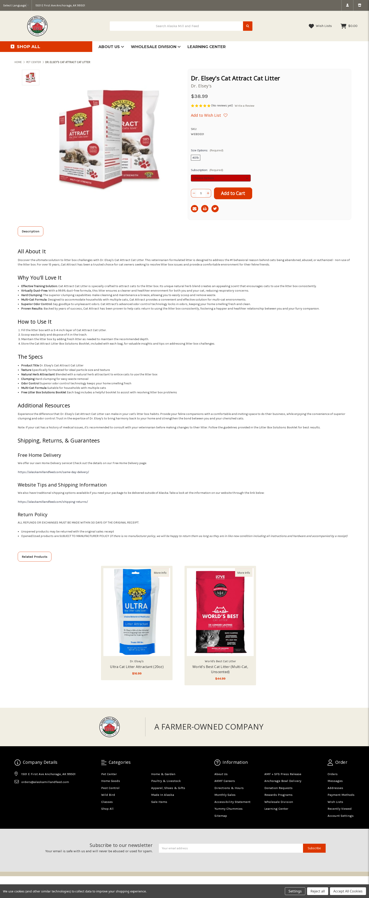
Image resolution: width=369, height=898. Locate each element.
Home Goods (110, 781)
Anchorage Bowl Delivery (282, 781)
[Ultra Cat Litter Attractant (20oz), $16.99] (137, 612)
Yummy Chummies (228, 809)
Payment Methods (341, 795)
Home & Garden (163, 774)
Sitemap (220, 816)
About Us (109, 46)
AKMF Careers (224, 781)
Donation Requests (278, 788)
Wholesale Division (154, 46)
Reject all (317, 891)
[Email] (194, 208)
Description (30, 231)
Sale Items (159, 802)
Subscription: (207, 170)
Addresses (335, 788)
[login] (347, 5)
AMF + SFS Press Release (282, 774)
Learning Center (206, 46)
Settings (295, 891)
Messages (335, 781)
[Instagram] (26, 793)
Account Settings (341, 816)
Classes (107, 802)
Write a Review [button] (244, 106)
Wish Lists (323, 26)
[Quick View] (164, 572)
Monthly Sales (225, 795)
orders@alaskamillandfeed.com (45, 782)
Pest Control (110, 788)
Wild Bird (108, 795)
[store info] (359, 5)
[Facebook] (17, 793)
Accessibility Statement (232, 802)
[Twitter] (215, 208)
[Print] (204, 208)
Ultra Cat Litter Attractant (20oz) (137, 666)
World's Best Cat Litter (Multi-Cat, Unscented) (220, 669)
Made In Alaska (162, 795)
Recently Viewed (340, 809)
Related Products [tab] (34, 557)
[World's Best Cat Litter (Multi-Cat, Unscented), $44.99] (220, 612)
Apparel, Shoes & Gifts (168, 788)
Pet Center (109, 774)
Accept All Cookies (348, 891)
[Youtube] (34, 793)
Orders (333, 774)
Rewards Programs (278, 795)
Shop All (107, 809)
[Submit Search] (247, 26)
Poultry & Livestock (166, 781)
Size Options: (207, 150)
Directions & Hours (229, 788)
